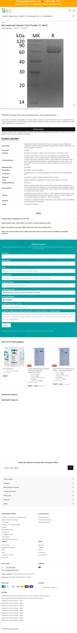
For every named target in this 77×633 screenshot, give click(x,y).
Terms (3, 552)
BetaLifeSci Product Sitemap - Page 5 (12, 610)
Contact (40, 547)
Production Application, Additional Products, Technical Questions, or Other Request (31, 311)
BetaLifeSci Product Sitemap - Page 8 (12, 618)
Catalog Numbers (8, 296)
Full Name (5, 253)
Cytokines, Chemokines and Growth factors (14, 517)
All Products (18, 342)
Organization (6, 260)
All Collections (42, 555)
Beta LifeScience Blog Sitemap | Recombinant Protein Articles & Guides (22, 598)
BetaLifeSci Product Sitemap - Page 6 (12, 613)
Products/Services (8, 289)
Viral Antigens (6, 537)
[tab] (10, 139)
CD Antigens (5, 522)
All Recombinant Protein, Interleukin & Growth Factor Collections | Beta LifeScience (26, 596)
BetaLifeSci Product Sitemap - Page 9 (12, 620)
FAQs (3, 550)
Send (6, 325)
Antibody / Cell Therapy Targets (11, 524)
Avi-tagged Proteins (7, 534)
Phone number (7, 275)
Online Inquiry (38, 129)
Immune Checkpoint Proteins (10, 520)
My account (5, 557)
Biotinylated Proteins (8, 529)
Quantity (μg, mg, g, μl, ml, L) (12, 304)
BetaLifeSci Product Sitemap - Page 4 (12, 608)
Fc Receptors (5, 532)
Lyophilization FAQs (7, 555)
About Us (41, 545)
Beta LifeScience (7, 28)
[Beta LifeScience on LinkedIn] (39, 567)
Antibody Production (44, 522)
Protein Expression (43, 517)
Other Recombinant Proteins (10, 539)
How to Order (5, 545)
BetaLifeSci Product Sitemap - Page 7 (12, 615)
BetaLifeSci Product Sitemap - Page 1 (12, 600)
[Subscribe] (70, 467)
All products (13, 115)
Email (4, 267)
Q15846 (26, 150)
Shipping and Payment (8, 547)
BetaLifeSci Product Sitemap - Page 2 (12, 603)
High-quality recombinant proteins (28, 115)
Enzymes (4, 527)
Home (3, 22)
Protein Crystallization (44, 520)
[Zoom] (74, 105)
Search (40, 550)
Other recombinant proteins (48, 115)
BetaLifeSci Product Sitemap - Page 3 (12, 605)
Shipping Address (8, 282)
